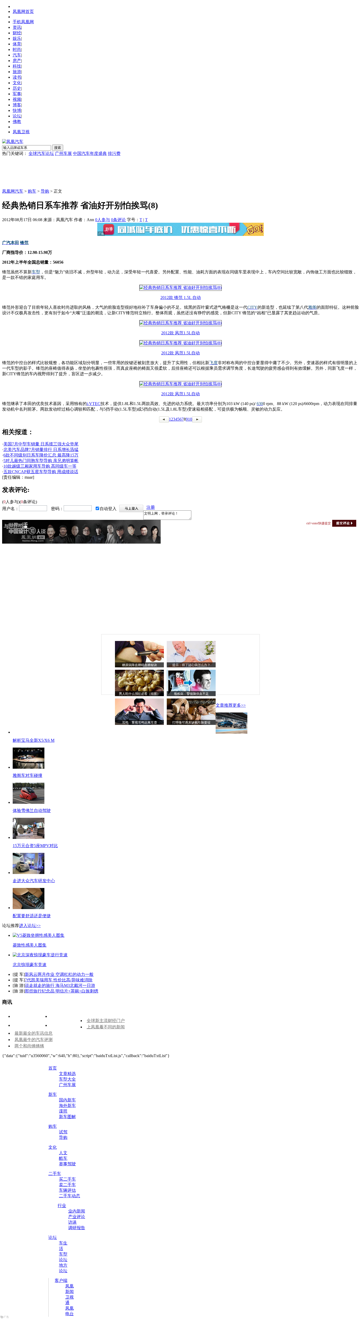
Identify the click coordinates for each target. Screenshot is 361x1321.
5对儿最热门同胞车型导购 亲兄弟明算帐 (40, 460)
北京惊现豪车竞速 (30, 964)
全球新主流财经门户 (106, 1020)
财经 (17, 33)
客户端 (61, 1280)
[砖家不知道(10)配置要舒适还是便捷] (28, 907)
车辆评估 (67, 1190)
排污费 (114, 153)
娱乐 (17, 38)
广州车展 (63, 153)
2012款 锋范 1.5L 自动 (180, 297)
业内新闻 (76, 1211)
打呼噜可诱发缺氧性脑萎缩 (191, 722)
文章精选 (67, 1073)
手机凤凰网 (23, 22)
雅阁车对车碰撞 (27, 775)
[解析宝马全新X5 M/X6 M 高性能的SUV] (231, 732)
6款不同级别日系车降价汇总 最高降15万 (40, 455)
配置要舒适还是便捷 (32, 916)
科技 (17, 66)
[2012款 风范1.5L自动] (180, 323)
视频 (17, 99)
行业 (62, 1205)
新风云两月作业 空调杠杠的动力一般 (59, 974)
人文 (63, 1153)
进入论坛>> (30, 925)
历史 (17, 88)
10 (190, 419)
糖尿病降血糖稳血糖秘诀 (139, 665)
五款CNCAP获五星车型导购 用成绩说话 (40, 471)
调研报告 (76, 1227)
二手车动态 (69, 1196)
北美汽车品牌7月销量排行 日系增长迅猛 (40, 449)
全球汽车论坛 (41, 153)
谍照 (63, 1111)
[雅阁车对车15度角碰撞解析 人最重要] (28, 767)
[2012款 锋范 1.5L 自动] (180, 287)
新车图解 (67, 1116)
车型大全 (67, 1079)
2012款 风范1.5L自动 (180, 333)
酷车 (63, 1158)
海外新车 (67, 1105)
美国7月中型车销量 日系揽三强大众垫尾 (40, 444)
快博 (17, 110)
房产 (17, 60)
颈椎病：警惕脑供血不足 (191, 694)
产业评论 (76, 1216)
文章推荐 (224, 705)
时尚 (17, 49)
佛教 (17, 121)
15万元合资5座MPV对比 (35, 845)
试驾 (63, 1132)
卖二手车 (67, 1184)
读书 (17, 77)
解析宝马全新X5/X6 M (33, 740)
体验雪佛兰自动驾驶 (32, 810)
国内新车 (67, 1100)
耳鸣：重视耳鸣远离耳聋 (139, 722)
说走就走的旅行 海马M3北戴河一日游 (60, 985)
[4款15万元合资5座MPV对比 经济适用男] (28, 837)
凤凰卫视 (21, 132)
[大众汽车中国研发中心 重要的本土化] (28, 872)
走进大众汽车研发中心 (34, 880)
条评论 (118, 219)
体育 (17, 44)
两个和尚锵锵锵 (29, 1046)
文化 (17, 82)
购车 (32, 191)
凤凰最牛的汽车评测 (34, 1039)
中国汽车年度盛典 (90, 153)
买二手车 (67, 1179)
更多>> (239, 705)
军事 (17, 94)
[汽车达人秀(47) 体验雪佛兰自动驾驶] (28, 802)
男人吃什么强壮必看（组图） (139, 694)
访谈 (72, 1222)
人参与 (102, 219)
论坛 (17, 116)
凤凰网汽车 (12, 191)
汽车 (17, 55)
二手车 (54, 1173)
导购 (45, 191)
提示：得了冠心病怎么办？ (191, 665)
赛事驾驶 (67, 1164)
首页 (52, 1068)
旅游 (17, 71)
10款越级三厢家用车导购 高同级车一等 (39, 466)
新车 (52, 1094)
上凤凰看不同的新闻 (106, 1027)
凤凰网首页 (23, 11)
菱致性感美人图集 (30, 945)
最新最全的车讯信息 (34, 1033)
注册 (150, 507)
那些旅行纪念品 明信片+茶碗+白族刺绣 (61, 991)
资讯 (17, 27)
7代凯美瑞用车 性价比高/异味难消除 (58, 980)
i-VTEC (93, 403)
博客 (17, 105)
